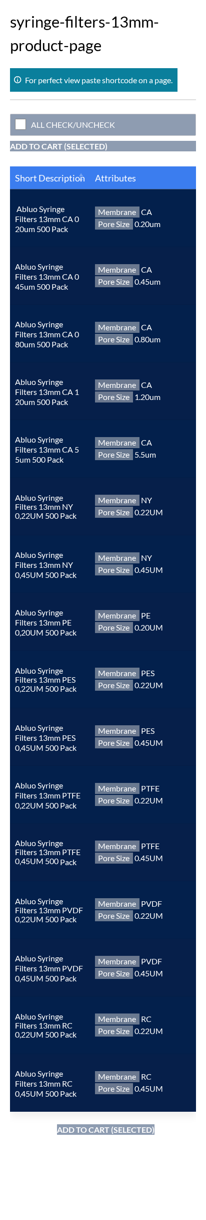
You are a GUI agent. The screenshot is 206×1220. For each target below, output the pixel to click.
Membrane (117, 212)
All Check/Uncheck (73, 124)
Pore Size (114, 224)
